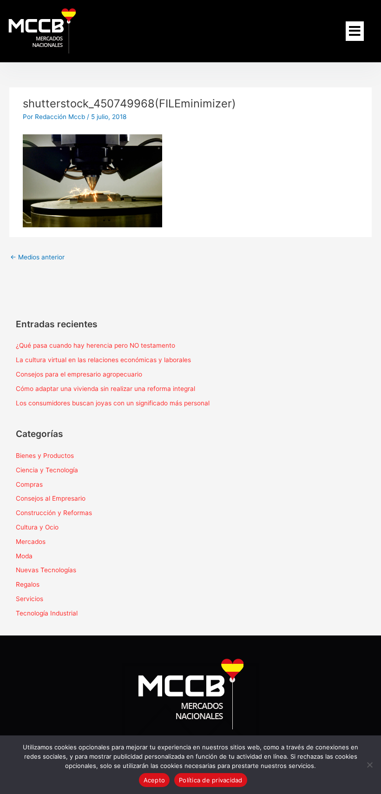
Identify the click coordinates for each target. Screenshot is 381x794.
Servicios (29, 598)
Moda (24, 556)
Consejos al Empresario (50, 498)
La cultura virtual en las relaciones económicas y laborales (103, 360)
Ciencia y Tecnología (47, 470)
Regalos (27, 584)
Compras (29, 484)
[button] (355, 31)
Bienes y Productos (45, 455)
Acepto (154, 780)
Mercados (31, 541)
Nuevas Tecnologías (46, 570)
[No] (369, 764)
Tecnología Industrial (47, 613)
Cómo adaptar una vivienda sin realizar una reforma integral (105, 388)
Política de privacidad (211, 780)
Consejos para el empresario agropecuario (79, 374)
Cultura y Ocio (37, 527)
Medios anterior (37, 257)
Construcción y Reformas (54, 512)
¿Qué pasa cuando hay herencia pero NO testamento (95, 345)
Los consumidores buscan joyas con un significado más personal (113, 403)
